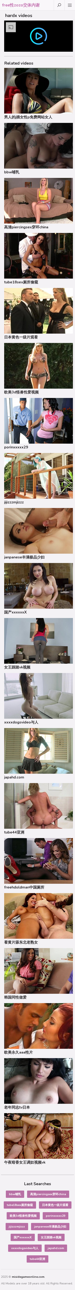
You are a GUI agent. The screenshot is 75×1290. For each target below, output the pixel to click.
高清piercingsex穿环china (26, 227)
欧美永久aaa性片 (18, 1052)
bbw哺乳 (11, 172)
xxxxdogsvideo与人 (21, 722)
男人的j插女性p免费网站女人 (28, 117)
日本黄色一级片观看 (21, 337)
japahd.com (14, 777)
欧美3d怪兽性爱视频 (21, 392)
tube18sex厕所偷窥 (21, 282)
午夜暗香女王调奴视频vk (24, 1162)
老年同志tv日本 (17, 1107)
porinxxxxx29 (16, 447)
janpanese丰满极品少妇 (24, 557)
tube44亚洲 (14, 832)
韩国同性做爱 (15, 997)
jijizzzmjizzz (14, 502)
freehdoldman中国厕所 (24, 887)
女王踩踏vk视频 (17, 667)
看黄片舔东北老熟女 (21, 942)
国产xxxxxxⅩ (15, 612)
